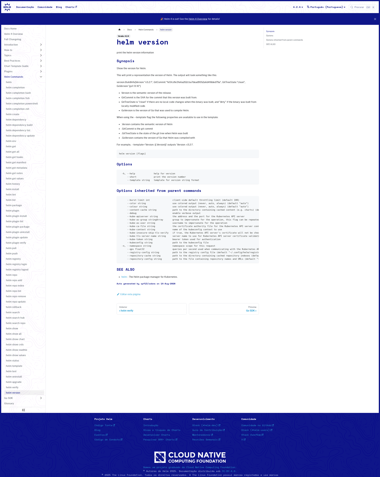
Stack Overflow (251, 435)
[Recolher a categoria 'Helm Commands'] (41, 76)
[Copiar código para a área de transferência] (255, 153)
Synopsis (270, 31)
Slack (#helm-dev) (205, 425)
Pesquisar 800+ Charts (159, 439)
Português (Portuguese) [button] (326, 7)
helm (124, 276)
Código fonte (103, 425)
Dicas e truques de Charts (161, 430)
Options (269, 35)
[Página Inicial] (119, 29)
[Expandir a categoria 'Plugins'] (41, 71)
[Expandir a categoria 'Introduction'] (41, 44)
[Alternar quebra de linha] (249, 199)
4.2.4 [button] (297, 7)
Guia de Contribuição (207, 430)
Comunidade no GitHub (256, 425)
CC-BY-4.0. (229, 471)
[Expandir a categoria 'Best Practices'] (41, 60)
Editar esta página (130, 294)
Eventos (99, 435)
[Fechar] (375, 19)
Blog (59, 7)
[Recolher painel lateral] (23, 410)
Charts (69, 7)
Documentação (25, 7)
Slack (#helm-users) (255, 430)
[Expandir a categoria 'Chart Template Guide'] (41, 66)
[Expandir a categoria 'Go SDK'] (41, 398)
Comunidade (45, 7)
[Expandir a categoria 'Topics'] (41, 55)
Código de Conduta (107, 439)
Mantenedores (201, 435)
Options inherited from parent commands (284, 40)
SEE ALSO (271, 44)
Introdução (150, 425)
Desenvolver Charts (156, 435)
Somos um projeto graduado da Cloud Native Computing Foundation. (190, 467)
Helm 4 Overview (198, 18)
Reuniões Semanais (205, 439)
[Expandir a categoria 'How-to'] (41, 50)
